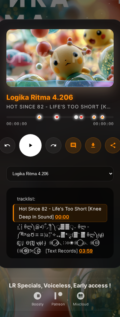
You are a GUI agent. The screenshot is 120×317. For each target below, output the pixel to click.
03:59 (86, 251)
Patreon (58, 304)
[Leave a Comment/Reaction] (73, 145)
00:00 (62, 217)
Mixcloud (81, 304)
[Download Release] (93, 145)
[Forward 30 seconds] (53, 145)
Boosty (38, 304)
